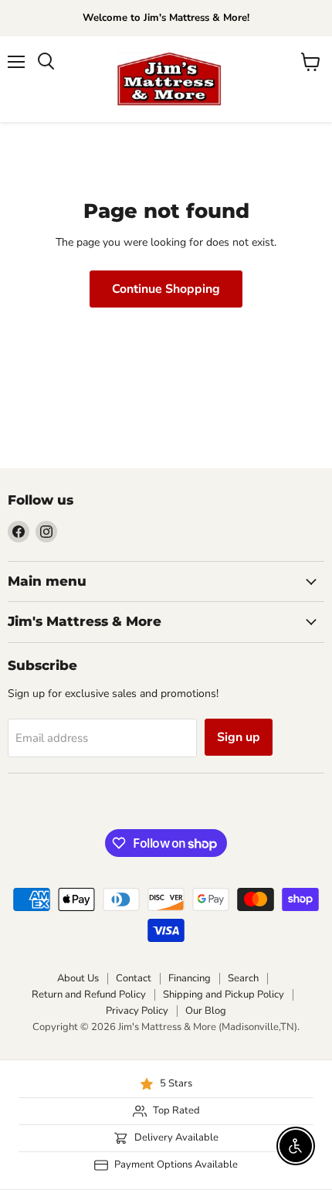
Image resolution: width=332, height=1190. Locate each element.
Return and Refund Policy (89, 994)
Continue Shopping (166, 289)
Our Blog (205, 1011)
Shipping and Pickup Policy (223, 994)
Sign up (238, 737)
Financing (189, 978)
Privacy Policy (137, 1011)
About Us (78, 978)
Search (243, 978)
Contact (133, 978)
